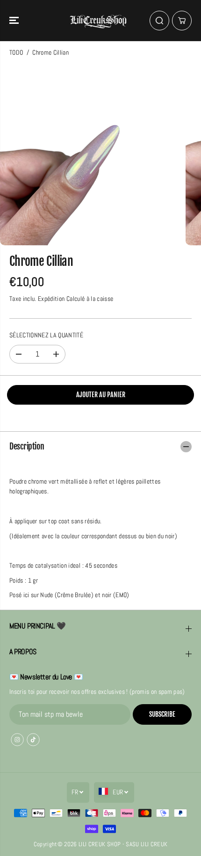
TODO (16, 53)
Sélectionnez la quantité (46, 335)
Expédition (51, 299)
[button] (15, 20)
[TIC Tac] (33, 740)
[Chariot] (182, 20)
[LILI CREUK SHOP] (98, 20)
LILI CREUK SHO (98, 844)
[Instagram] (17, 740)
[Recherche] (159, 20)
